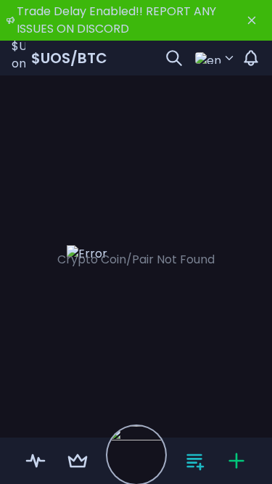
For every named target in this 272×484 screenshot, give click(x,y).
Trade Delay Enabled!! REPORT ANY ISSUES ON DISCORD (116, 20)
